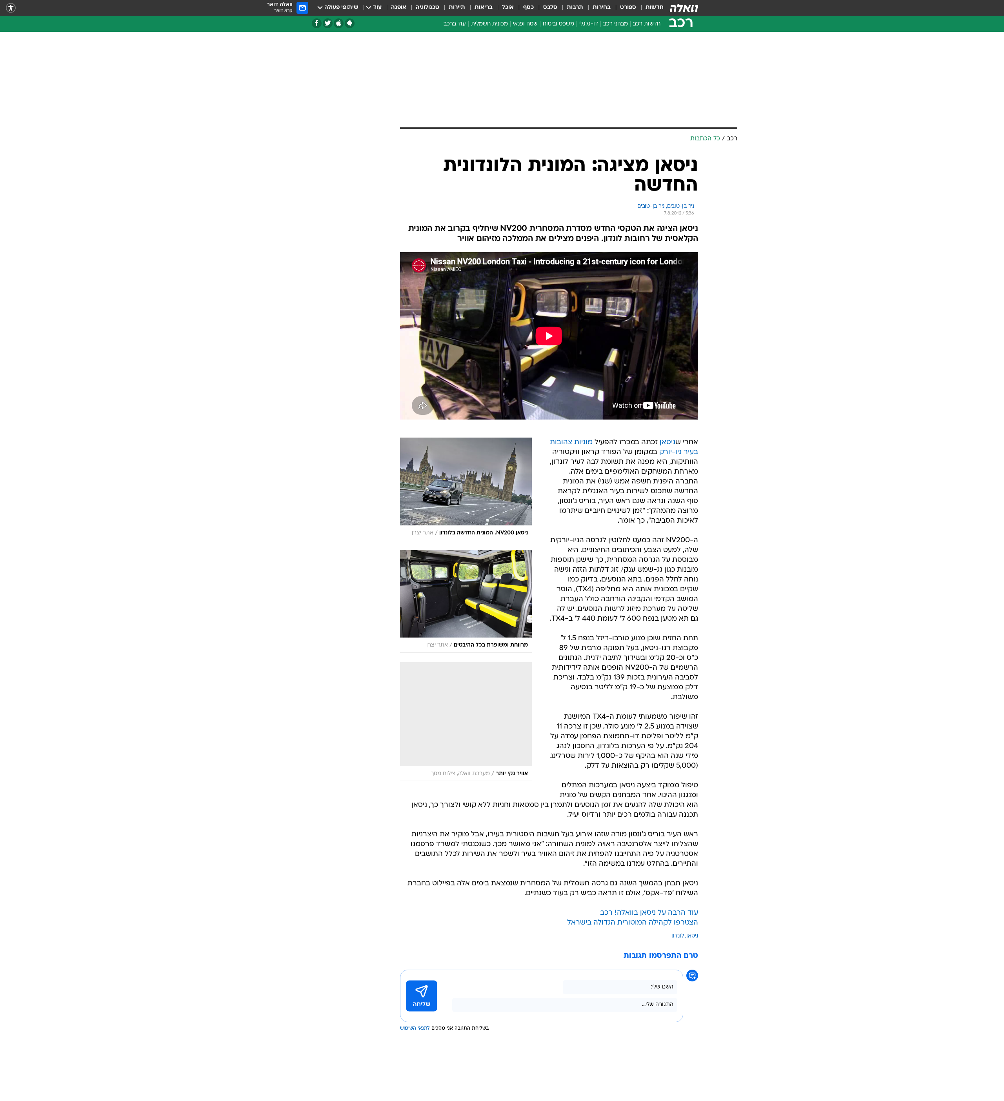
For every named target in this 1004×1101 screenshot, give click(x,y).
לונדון (677, 936)
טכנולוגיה (427, 8)
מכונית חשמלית (489, 24)
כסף (528, 8)
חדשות (655, 8)
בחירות (602, 8)
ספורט (628, 8)
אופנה (398, 8)
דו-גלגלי (588, 24)
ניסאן (667, 442)
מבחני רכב (615, 24)
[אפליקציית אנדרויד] (350, 23)
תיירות (457, 8)
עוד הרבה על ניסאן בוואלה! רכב (649, 913)
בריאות (484, 8)
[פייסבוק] (317, 23)
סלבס (550, 8)
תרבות (575, 8)
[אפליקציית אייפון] (339, 23)
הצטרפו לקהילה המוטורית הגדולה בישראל (632, 923)
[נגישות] (11, 8)
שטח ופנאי (525, 24)
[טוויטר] (328, 23)
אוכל (508, 8)
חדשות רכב (646, 24)
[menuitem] (650, 8)
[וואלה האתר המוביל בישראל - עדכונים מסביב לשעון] (684, 8)
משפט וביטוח (558, 24)
